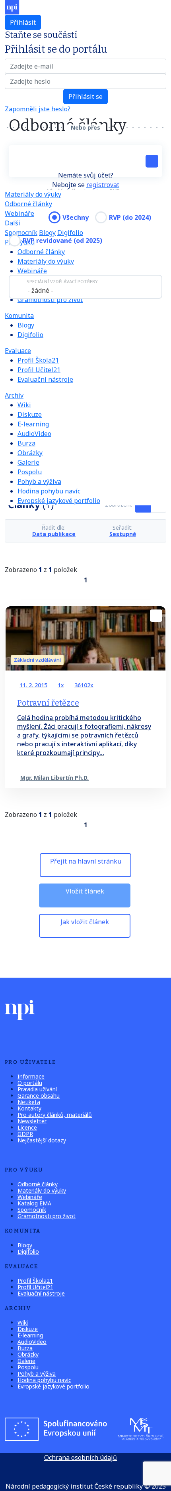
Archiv (14, 395)
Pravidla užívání (37, 1089)
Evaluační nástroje (45, 379)
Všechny (75, 217)
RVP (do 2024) (130, 217)
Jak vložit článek (84, 921)
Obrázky (30, 452)
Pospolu (29, 471)
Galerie (28, 462)
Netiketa (28, 1102)
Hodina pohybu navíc (48, 491)
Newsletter (32, 1121)
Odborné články (28, 203)
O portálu (29, 1083)
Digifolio (70, 232)
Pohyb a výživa (39, 481)
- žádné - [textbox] (40, 290)
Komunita (19, 315)
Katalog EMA (34, 1203)
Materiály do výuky (33, 194)
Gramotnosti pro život (50, 299)
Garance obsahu (38, 1095)
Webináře (32, 270)
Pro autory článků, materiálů (54, 1114)
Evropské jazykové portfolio (58, 500)
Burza (26, 443)
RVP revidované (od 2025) (62, 240)
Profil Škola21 (38, 360)
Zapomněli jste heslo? (37, 109)
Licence (27, 1127)
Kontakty (29, 1108)
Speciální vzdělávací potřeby (62, 281)
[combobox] (85, 287)
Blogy (47, 232)
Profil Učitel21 (38, 369)
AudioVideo (34, 433)
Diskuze (29, 414)
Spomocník (21, 232)
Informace (31, 1076)
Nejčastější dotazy (41, 1140)
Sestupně (122, 534)
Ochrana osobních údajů (80, 1457)
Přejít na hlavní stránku (85, 861)
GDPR (25, 1134)
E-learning (33, 424)
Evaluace (18, 350)
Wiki (24, 404)
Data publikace (54, 534)
